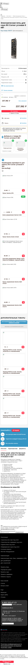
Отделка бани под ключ (8, 544)
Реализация (4, 537)
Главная (3, 16)
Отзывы (3, 597)
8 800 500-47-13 (9, 602)
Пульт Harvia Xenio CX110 (11, 237)
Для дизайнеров (6, 560)
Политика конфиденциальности (11, 644)
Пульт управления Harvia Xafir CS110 (12, 282)
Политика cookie (6, 647)
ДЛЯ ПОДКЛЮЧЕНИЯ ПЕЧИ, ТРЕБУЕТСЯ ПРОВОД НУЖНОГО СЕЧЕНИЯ (14, 322)
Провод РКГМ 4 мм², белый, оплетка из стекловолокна (12, 394)
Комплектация (5, 555)
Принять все (7, 663)
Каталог (9, 16)
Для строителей (5, 563)
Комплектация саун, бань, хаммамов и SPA (14, 558)
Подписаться (19, 532)
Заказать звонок (7, 604)
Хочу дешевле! (23, 100)
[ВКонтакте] (3, 614)
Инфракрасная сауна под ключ (10, 547)
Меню (6, 3)
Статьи (3, 583)
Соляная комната (6, 549)
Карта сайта (4, 594)
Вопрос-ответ (5, 585)
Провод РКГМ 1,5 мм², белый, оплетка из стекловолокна (12, 350)
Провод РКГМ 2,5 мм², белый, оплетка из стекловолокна (12, 372)
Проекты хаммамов (6, 574)
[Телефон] (0, 5)
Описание (3, 448)
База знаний (4, 580)
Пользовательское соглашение (11, 646)
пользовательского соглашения (19, 638)
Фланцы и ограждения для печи (14, 326)
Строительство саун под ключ (10, 540)
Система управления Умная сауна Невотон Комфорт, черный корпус (14, 259)
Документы (22, 448)
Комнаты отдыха (6, 576)
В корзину (15, 111)
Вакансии (3, 592)
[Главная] (1, 4)
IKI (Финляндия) (23, 68)
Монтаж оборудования (7, 551)
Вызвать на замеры (8, 623)
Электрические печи (18, 16)
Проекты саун (5, 572)
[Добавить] (13, 140)
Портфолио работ (6, 569)
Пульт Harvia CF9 (8, 193)
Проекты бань (5, 567)
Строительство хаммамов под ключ (11, 542)
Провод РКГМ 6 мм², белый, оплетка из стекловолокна (12, 416)
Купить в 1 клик (15, 113)
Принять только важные (7, 662)
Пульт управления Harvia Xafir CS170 (12, 305)
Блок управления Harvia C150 (12, 215)
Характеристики (12, 448)
